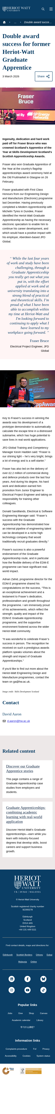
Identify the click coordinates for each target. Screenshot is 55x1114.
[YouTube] (27, 1026)
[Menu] (50, 9)
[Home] (4, 22)
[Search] (43, 9)
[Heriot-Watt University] (16, 9)
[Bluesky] (43, 1015)
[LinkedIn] (12, 1015)
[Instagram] (12, 1026)
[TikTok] (43, 1026)
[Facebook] (27, 1015)
